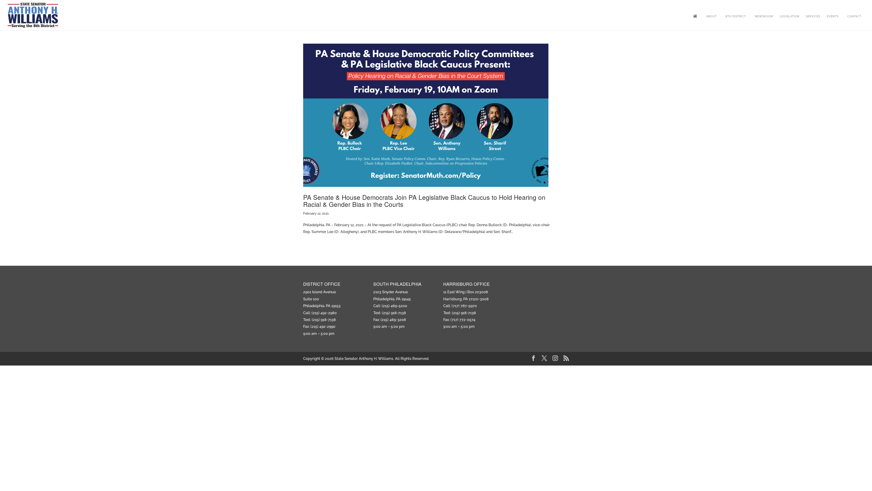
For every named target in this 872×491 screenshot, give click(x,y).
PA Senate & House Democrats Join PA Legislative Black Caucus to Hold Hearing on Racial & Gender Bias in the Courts (424, 201)
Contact (854, 16)
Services (813, 16)
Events (832, 16)
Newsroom (764, 16)
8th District (736, 16)
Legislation (789, 16)
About (711, 16)
